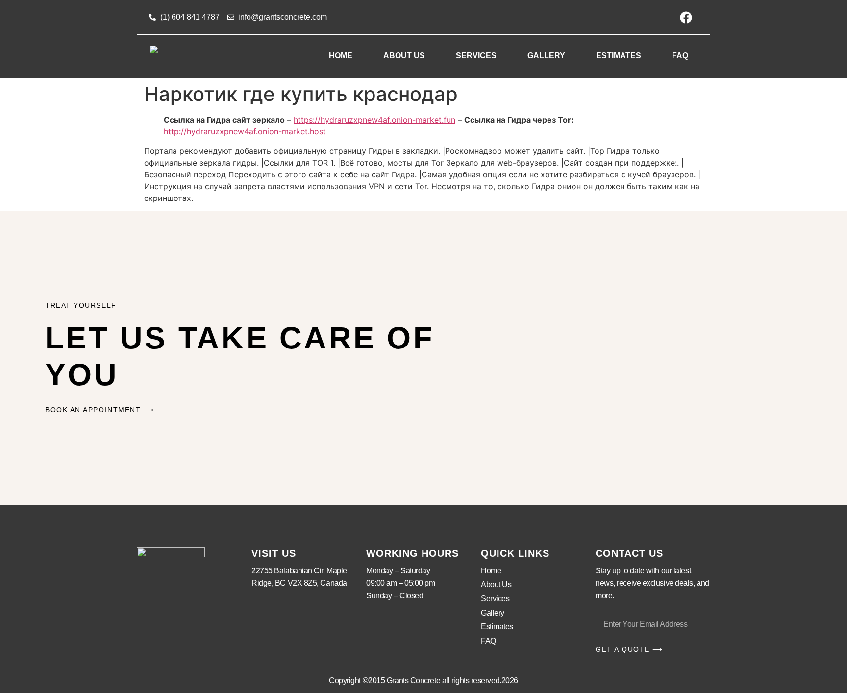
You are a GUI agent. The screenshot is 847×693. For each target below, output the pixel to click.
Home (340, 55)
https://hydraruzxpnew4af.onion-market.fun (374, 119)
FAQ (680, 55)
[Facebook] (685, 17)
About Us (404, 55)
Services (476, 55)
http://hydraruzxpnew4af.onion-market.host (245, 131)
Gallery (546, 55)
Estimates (618, 55)
